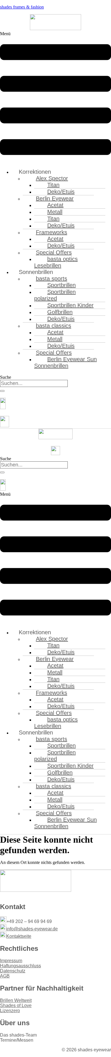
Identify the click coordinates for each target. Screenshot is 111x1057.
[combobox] (34, 383)
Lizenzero (10, 1010)
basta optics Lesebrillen (56, 262)
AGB (5, 976)
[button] (55, 97)
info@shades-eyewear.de (32, 928)
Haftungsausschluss (20, 965)
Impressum (11, 960)
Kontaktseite (18, 936)
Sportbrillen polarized (55, 295)
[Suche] (2, 391)
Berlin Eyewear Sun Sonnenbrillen (65, 362)
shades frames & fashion (22, 7)
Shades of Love (16, 1005)
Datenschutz (12, 970)
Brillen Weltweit (16, 1000)
